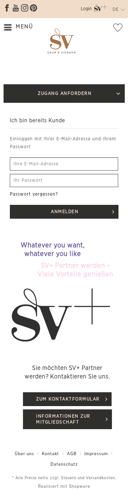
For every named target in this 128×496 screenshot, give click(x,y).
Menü (24, 26)
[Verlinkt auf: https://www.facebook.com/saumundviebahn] (7, 8)
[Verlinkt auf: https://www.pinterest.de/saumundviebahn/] (33, 8)
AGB (71, 454)
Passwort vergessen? (34, 194)
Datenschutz (64, 464)
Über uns (24, 454)
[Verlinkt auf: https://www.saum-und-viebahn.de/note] (119, 29)
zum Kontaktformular (68, 399)
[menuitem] (86, 10)
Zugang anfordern (65, 93)
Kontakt (50, 454)
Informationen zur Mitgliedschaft (63, 419)
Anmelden (64, 211)
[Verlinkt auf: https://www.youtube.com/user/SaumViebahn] (15, 8)
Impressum (96, 454)
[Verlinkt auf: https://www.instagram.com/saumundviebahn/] (24, 8)
